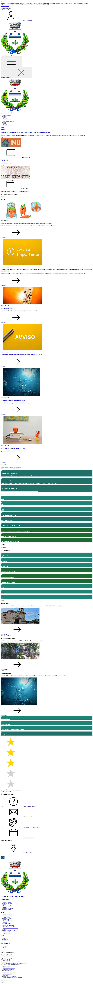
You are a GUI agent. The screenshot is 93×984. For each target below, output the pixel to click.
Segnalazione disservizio (8, 969)
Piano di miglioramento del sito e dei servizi (12, 977)
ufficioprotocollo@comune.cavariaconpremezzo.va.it (15, 963)
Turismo (5, 922)
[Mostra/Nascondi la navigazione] (11, 61)
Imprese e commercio (7, 918)
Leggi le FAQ (6, 966)
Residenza (3, 196)
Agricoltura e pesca (7, 933)
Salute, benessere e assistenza (9, 930)
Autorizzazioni (6, 931)
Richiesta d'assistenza (7, 970)
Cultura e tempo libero (8, 916)
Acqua (4, 123)
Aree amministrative (7, 903)
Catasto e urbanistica (7, 920)
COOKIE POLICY (5, 6)
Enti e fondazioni (7, 905)
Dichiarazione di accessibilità (9, 976)
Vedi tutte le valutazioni (6, 791)
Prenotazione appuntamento (9, 968)
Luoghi (4, 946)
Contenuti (3, 137)
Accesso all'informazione (8, 121)
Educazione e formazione (8, 925)
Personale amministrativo (8, 908)
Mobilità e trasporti (7, 923)
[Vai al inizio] (1, 855)
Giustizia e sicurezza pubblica (9, 926)
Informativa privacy (7, 974)
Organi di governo (7, 902)
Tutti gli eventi (4, 547)
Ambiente (5, 929)
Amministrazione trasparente (9, 972)
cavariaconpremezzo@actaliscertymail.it (11, 964)
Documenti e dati (7, 909)
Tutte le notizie (4, 464)
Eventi (4, 947)
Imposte (2, 165)
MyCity (3, 982)
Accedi (2, 127)
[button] (7, 115)
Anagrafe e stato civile (8, 914)
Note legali (5, 975)
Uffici (4, 904)
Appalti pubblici (6, 919)
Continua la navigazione (5, 8)
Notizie (4, 938)
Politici (4, 907)
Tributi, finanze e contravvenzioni (10, 928)
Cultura (4, 122)
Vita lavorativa (6, 917)
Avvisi (4, 940)
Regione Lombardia (5, 9)
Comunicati (5, 939)
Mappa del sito (4, 980)
